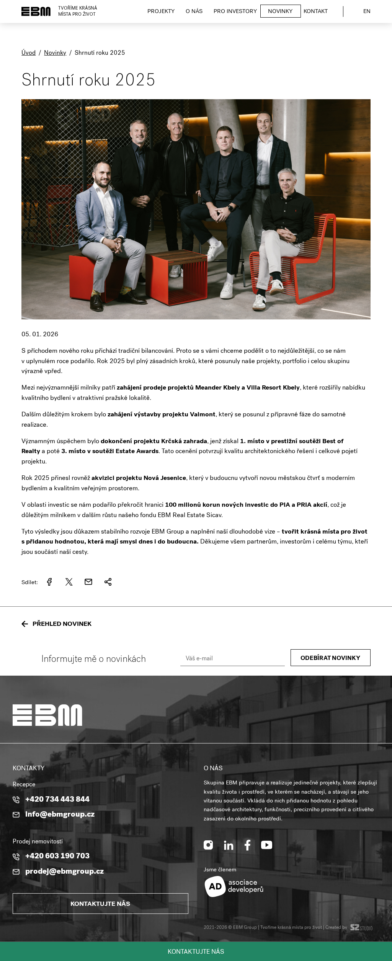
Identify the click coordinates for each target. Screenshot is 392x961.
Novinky (280, 12)
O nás (194, 12)
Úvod (28, 54)
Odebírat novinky (330, 659)
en (367, 12)
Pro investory (235, 12)
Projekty (161, 12)
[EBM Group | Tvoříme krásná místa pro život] (36, 11)
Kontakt (316, 12)
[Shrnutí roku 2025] (195, 324)
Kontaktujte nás (196, 952)
